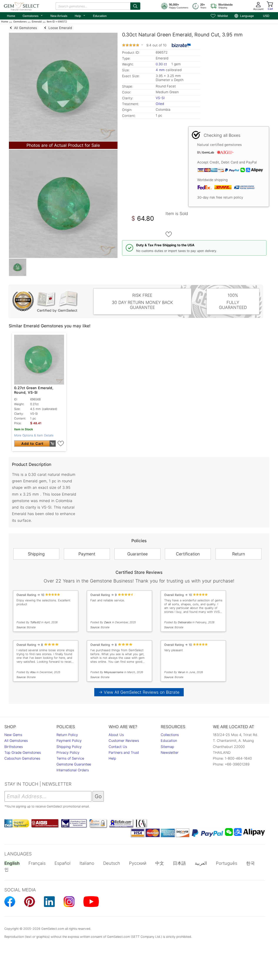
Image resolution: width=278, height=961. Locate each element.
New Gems (13, 735)
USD (266, 16)
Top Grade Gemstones (22, 752)
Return (238, 553)
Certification (188, 553)
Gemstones (33, 15)
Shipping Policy (69, 746)
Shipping (36, 553)
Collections (170, 735)
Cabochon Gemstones (22, 758)
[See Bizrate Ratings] (181, 45)
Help (80, 15)
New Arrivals (58, 16)
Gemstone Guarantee (73, 764)
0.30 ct (162, 64)
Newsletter (170, 752)
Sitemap (167, 746)
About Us (116, 735)
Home (11, 16)
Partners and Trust (124, 752)
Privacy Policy (67, 752)
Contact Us (118, 746)
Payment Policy (69, 740)
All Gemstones (16, 740)
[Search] (135, 6)
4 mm (160, 70)
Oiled (160, 104)
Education (100, 16)
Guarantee (137, 553)
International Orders (72, 770)
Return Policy (67, 735)
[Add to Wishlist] (168, 234)
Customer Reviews (124, 740)
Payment (86, 553)
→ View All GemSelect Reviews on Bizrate (139, 692)
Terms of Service (70, 758)
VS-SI (160, 98)
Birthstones (13, 746)
